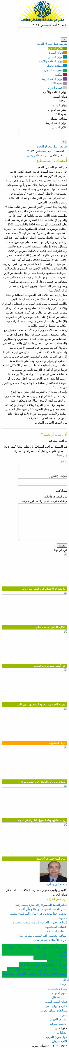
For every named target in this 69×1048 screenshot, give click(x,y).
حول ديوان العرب (56, 1036)
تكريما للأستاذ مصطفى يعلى (50, 940)
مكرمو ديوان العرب (55, 1006)
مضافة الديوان (54, 65)
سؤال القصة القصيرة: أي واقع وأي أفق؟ (43, 909)
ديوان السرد (56, 52)
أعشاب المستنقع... (56, 926)
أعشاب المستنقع (57, 931)
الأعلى (65, 979)
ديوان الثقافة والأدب (51, 61)
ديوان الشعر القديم (56, 1001)
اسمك (64, 461)
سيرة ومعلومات (57, 988)
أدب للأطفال (59, 997)
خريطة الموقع (58, 1023)
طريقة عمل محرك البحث (51, 43)
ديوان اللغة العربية (52, 79)
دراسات (62, 984)
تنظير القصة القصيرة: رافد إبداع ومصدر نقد (41, 904)
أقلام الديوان (55, 48)
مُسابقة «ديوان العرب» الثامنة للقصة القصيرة (40, 922)
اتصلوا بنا (62, 1032)
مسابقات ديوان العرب (54, 1010)
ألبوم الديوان (59, 992)
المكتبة (59, 74)
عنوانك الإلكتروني (57, 476)
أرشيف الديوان (58, 1019)
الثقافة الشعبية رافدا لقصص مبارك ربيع (43, 935)
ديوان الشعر (56, 57)
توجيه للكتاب (55, 83)
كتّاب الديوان (59, 1041)
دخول (63, 1014)
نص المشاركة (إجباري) (55, 496)
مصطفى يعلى (35, 155)
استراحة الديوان (53, 70)
